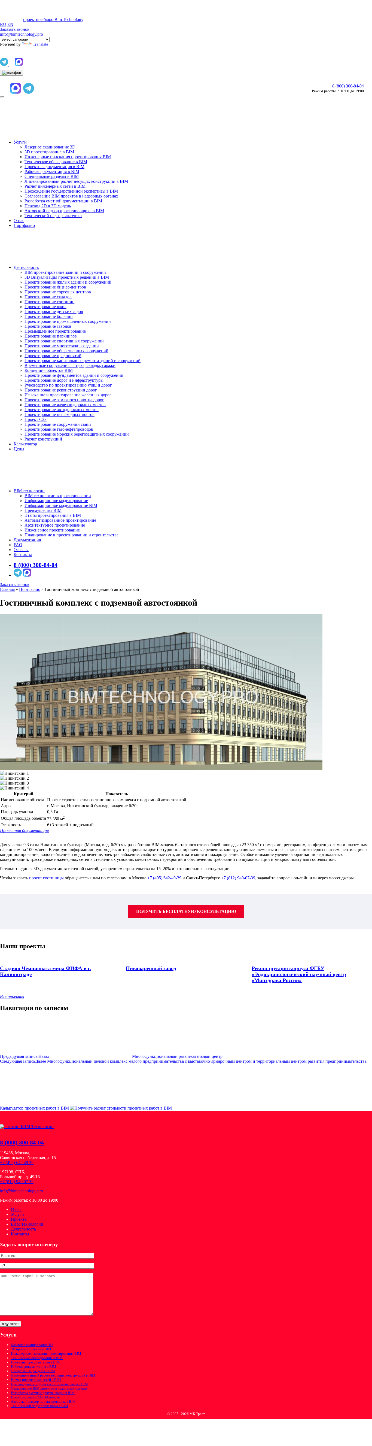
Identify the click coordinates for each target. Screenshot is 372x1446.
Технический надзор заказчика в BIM (39, 1406)
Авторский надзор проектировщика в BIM (64, 210)
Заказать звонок (14, 584)
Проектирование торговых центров (58, 292)
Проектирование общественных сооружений (66, 350)
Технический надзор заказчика (53, 215)
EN (10, 24)
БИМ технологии (27, 1224)
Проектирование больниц (49, 316)
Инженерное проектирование (52, 530)
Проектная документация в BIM (54, 166)
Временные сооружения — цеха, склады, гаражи (70, 365)
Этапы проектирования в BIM (53, 515)
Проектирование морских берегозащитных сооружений (77, 434)
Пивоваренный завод (151, 968)
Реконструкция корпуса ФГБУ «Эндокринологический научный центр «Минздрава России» (299, 974)
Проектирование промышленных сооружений (68, 321)
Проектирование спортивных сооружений (64, 341)
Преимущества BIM (43, 510)
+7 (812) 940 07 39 (16, 1181)
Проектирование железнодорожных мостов (65, 404)
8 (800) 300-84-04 (348, 86)
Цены (19, 448)
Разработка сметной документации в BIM (63, 201)
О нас (19, 220)
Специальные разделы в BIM (52, 176)
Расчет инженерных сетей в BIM (55, 186)
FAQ (18, 544)
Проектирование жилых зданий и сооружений (68, 282)
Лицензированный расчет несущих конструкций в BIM (76, 181)
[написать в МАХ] (19, 65)
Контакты (23, 554)
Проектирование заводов (48, 326)
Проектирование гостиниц (50, 301)
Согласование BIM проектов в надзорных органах (71, 196)
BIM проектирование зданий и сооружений (65, 272)
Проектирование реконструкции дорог (61, 390)
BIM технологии (29, 490)
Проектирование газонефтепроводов (59, 429)
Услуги (20, 142)
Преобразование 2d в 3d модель (35, 1397)
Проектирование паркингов (51, 336)
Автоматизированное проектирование (60, 520)
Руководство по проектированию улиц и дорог (68, 385)
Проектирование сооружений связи (58, 424)
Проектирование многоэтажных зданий (62, 346)
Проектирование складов (48, 296)
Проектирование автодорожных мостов (62, 409)
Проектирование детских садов (54, 311)
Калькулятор (25, 444)
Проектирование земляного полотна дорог (64, 399)
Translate (40, 44)
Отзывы (21, 549)
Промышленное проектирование (55, 331)
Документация (27, 539)
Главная (7, 589)
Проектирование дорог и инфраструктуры (64, 380)
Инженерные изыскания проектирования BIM (68, 156)
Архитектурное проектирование (55, 525)
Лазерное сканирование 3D (50, 147)
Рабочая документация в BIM (52, 171)
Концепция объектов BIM (49, 370)
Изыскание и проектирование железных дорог (68, 395)
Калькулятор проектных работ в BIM (35, 1108)
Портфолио (24, 225)
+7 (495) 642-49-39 (164, 878)
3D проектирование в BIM (49, 152)
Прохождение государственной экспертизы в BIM (71, 191)
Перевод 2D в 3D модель (48, 205)
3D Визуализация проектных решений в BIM (67, 277)
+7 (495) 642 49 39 (16, 1162)
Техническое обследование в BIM (56, 161)
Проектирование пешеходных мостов (59, 414)
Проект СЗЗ (36, 419)
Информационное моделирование (56, 500)
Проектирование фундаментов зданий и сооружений (74, 375)
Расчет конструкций (43, 439)
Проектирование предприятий (53, 355)
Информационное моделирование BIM (61, 505)
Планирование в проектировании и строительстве (71, 535)
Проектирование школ (45, 306)
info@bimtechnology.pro (21, 34)
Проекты (19, 1219)
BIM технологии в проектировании (58, 495)
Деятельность (26, 267)
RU (3, 24)
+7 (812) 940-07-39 (238, 878)
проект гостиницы (46, 878)
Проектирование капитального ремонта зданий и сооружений (83, 360)
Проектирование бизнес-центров (55, 287)
